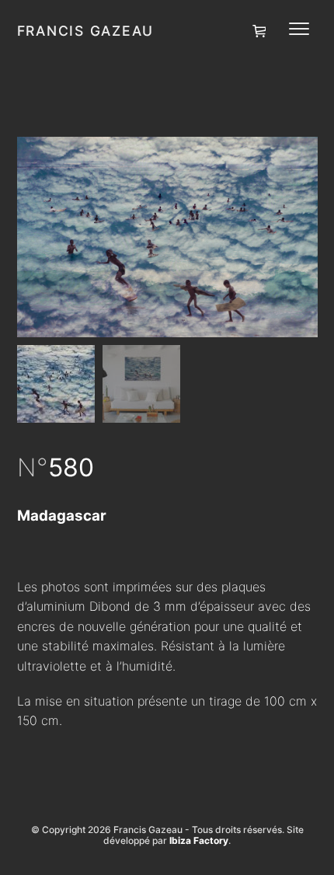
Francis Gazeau (86, 31)
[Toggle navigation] (299, 28)
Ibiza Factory (198, 840)
